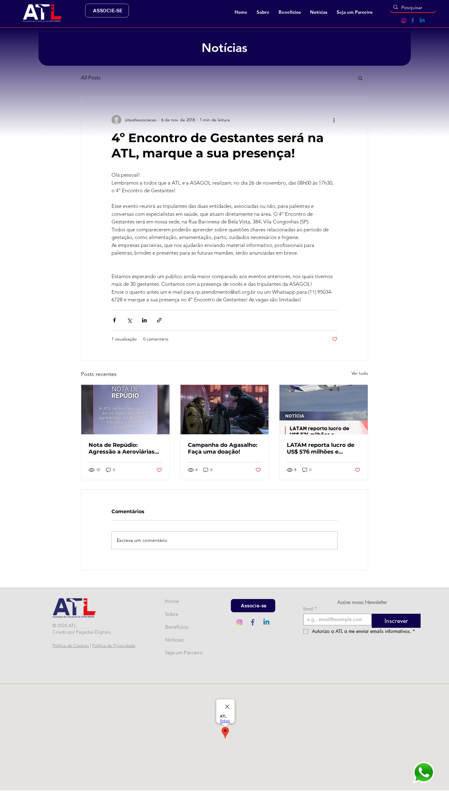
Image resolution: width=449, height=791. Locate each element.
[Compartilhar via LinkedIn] (144, 320)
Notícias (174, 640)
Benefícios (175, 627)
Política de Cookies (71, 645)
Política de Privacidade (113, 645)
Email (310, 608)
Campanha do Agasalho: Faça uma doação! (222, 448)
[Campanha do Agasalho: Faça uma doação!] (225, 409)
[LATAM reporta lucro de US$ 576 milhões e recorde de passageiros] (323, 409)
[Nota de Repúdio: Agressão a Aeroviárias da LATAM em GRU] (125, 409)
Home (172, 601)
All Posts (90, 78)
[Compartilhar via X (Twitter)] (129, 320)
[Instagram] (404, 20)
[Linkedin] (422, 20)
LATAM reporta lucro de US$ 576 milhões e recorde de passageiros (320, 448)
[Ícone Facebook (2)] (413, 20)
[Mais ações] (334, 119)
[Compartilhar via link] (159, 320)
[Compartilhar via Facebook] (114, 320)
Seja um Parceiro (175, 652)
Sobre (171, 614)
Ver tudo (360, 373)
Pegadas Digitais (93, 632)
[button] (263, 12)
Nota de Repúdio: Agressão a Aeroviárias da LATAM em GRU (122, 448)
